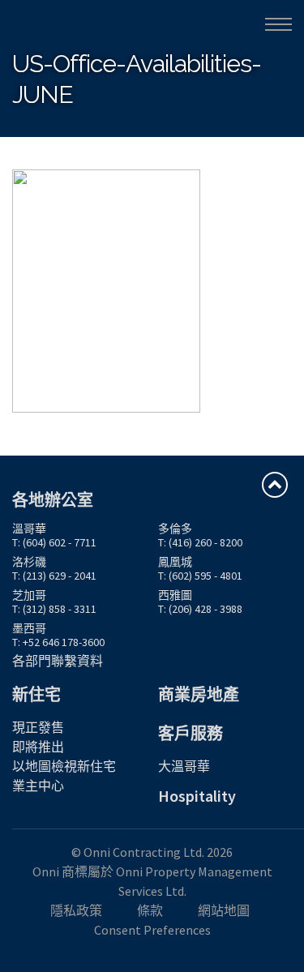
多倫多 (175, 528)
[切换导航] (278, 24)
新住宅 (36, 694)
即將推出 (38, 747)
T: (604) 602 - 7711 (54, 542)
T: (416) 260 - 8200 (200, 542)
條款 (150, 910)
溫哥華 (29, 528)
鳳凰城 (175, 562)
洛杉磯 (29, 562)
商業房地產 (198, 694)
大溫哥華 (184, 766)
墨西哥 (29, 628)
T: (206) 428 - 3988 (200, 609)
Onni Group (49, 23)
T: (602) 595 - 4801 (200, 575)
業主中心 (38, 785)
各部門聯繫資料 (57, 661)
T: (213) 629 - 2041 (54, 575)
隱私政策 (76, 910)
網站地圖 (224, 910)
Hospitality (197, 796)
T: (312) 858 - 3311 (54, 609)
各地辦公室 (52, 500)
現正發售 (38, 727)
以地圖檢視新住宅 (64, 766)
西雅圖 (175, 595)
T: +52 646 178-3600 (58, 642)
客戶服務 (190, 733)
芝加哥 (29, 595)
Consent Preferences (152, 930)
